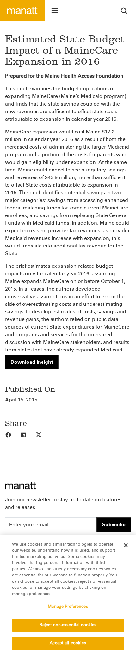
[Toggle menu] (54, 10)
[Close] (126, 545)
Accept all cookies (68, 642)
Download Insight (31, 362)
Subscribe (114, 525)
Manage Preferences (68, 606)
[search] (124, 10)
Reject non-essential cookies (68, 624)
